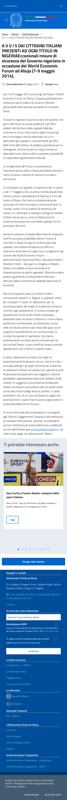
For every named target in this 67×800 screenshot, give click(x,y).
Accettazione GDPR (16, 624)
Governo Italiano (11, 6)
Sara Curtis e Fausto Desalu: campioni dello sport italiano (32, 495)
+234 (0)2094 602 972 (20, 598)
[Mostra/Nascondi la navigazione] (6, 20)
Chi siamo (11, 730)
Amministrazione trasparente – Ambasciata (28, 760)
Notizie (15, 34)
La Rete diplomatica (16, 671)
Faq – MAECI (13, 716)
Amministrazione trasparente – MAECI (26, 766)
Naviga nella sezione (33, 562)
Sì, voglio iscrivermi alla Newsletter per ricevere (27, 639)
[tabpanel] (33, 499)
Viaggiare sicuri (13, 678)
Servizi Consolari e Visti (18, 742)
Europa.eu (16, 704)
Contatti (10, 604)
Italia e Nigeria (13, 736)
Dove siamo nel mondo (18, 684)
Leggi (14, 519)
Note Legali (54, 631)
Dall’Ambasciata (30, 34)
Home (5, 34)
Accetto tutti (53, 795)
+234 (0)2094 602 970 (22, 594)
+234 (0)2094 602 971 (48, 594)
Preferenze (31, 795)
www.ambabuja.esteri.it (44, 429)
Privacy (46, 631)
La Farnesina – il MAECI (18, 665)
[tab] (18, 549)
